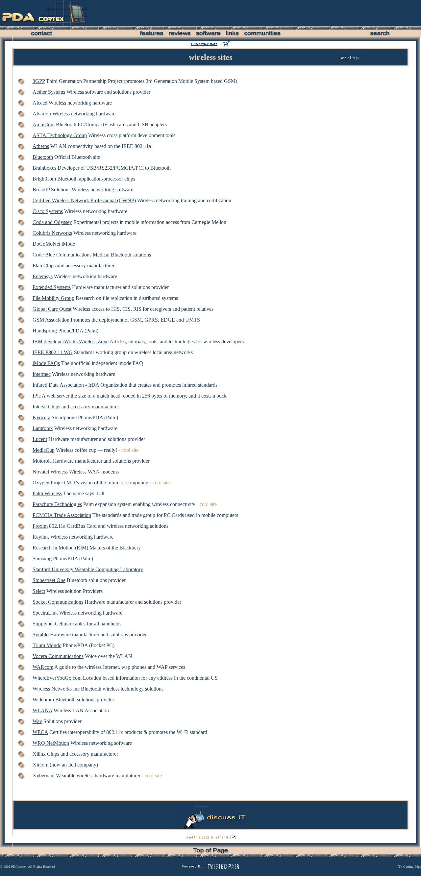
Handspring (45, 330)
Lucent (40, 439)
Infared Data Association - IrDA (66, 385)
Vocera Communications (58, 656)
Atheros (41, 146)
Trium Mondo (47, 645)
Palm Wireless (47, 493)
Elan (37, 265)
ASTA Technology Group (60, 135)
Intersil (40, 406)
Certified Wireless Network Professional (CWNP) (84, 200)
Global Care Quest (52, 309)
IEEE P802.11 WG (53, 352)
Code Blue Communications (62, 254)
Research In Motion (53, 547)
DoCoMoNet (46, 244)
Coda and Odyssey (52, 222)
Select (39, 591)
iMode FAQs (46, 363)
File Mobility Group (53, 298)
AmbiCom (44, 124)
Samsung (42, 558)
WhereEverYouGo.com (57, 678)
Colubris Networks (52, 233)
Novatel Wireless (50, 472)
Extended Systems (52, 287)
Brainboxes (44, 168)
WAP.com (43, 667)
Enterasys (43, 276)
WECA (40, 732)
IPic (37, 396)
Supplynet (43, 623)
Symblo (41, 634)
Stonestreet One (49, 580)
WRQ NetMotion (51, 743)
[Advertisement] (267, 13)
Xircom (40, 764)
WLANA (42, 710)
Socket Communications (58, 602)
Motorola (42, 461)
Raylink (41, 537)
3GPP (39, 81)
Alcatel (40, 103)
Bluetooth (43, 157)
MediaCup (44, 450)
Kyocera (41, 417)
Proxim (40, 526)
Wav (37, 721)
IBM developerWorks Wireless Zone (71, 341)
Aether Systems (49, 92)
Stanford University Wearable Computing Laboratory (88, 569)
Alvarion (42, 113)
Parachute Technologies (57, 504)
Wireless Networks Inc (56, 689)
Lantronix (43, 428)
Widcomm (43, 699)
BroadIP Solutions (51, 189)
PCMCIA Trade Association (62, 515)
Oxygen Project (49, 482)
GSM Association (51, 320)
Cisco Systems (48, 211)
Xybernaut (44, 775)
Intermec (42, 374)
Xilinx (39, 754)
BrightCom (44, 179)
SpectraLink (45, 613)
